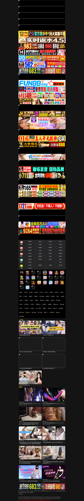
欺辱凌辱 (29, 250)
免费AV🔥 (57, 312)
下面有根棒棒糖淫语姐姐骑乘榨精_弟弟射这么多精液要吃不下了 (53, 462)
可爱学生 (50, 253)
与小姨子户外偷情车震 (48, 335)
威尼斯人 (21, 292)
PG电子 (46, 292)
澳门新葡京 (58, 300)
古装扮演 (29, 253)
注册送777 (57, 292)
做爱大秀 (50, 308)
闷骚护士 (60, 256)
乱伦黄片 (31, 300)
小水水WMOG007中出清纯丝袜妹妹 (51, 481)
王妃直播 (26, 300)
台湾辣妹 (29, 247)
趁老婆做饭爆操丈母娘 (24, 335)
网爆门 (60, 259)
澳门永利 (41, 292)
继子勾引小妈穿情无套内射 (25, 351)
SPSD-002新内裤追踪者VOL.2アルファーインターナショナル (53, 404)
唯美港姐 (50, 247)
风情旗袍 (29, 256)
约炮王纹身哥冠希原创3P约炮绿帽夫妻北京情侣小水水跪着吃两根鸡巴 (30, 462)
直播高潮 (47, 296)
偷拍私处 (36, 300)
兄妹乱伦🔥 (33, 312)
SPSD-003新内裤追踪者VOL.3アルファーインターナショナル (30, 404)
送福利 (62, 292)
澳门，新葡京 (38, 308)
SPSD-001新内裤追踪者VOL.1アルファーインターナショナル (53, 423)
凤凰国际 (36, 296)
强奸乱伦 (40, 241)
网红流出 (50, 250)
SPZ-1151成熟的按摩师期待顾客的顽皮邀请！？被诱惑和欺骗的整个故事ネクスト (29, 423)
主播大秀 (21, 300)
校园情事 (40, 265)
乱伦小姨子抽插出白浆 (24, 385)
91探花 (40, 250)
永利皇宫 (32, 304)
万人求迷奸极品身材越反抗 (25, 368)
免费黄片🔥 (55, 304)
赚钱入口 (46, 312)
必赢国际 (30, 296)
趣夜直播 (42, 300)
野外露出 (60, 250)
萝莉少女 (60, 241)
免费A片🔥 (27, 312)
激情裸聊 (50, 304)
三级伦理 (29, 244)
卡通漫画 (29, 259)
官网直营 (36, 292)
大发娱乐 (21, 304)
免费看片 (44, 308)
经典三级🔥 (21, 312)
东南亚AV (60, 247)
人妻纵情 (50, 265)
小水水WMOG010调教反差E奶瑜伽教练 (28, 481)
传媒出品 (29, 262)
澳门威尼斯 (61, 308)
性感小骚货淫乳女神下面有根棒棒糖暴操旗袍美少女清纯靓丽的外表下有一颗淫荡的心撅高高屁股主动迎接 (30, 444)
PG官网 (25, 292)
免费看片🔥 (38, 304)
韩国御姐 (40, 247)
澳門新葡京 (26, 304)
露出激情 (40, 259)
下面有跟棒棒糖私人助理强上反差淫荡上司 (53, 442)
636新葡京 (44, 304)
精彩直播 (52, 296)
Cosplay (50, 244)
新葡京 (20, 296)
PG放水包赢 (41, 296)
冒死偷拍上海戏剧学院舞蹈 (49, 351)
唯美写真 (50, 259)
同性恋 (60, 262)
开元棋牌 (31, 292)
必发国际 (52, 300)
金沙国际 (32, 308)
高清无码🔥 (51, 312)
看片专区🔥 (40, 312)
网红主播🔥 (21, 316)
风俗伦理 (60, 265)
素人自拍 (60, 244)
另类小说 (29, 268)
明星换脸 (40, 256)
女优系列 (40, 253)
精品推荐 (29, 241)
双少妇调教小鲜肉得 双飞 (48, 368)
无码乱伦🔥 (62, 304)
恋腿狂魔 (60, 253)
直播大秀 (55, 308)
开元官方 (21, 308)
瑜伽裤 (50, 256)
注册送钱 (51, 292)
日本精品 (40, 244)
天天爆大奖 (26, 308)
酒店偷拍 (62, 296)
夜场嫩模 (47, 300)
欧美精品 (50, 241)
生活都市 (29, 265)
